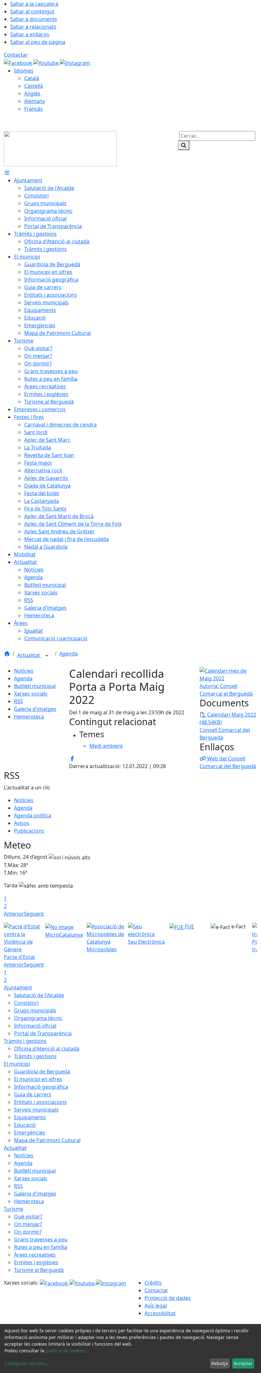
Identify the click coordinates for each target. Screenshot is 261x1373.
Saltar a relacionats (33, 26)
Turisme (13, 1208)
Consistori (26, 1002)
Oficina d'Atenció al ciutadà (46, 1048)
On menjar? (28, 1224)
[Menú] (7, 172)
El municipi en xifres (38, 1079)
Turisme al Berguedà (39, 1269)
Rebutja (219, 1363)
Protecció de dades (168, 1297)
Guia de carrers (32, 1094)
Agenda (68, 653)
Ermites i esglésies (36, 1262)
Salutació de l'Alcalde (39, 995)
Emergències (29, 1132)
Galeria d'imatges (35, 708)
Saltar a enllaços (29, 34)
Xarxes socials (30, 693)
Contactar (16, 54)
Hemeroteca (29, 716)
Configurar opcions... (26, 1363)
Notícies (23, 670)
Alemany (34, 101)
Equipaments (30, 1117)
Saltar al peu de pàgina (37, 41)
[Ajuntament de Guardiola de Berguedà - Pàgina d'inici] (60, 148)
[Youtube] (46, 62)
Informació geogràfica (41, 1086)
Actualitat (29, 655)
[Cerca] (183, 145)
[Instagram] (75, 62)
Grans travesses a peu (40, 1239)
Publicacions (29, 830)
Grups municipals (35, 1010)
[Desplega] (46, 656)
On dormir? (28, 1231)
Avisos (21, 823)
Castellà (33, 85)
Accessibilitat (160, 1313)
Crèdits (153, 1282)
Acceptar (243, 1363)
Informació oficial (35, 1025)
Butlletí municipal (35, 686)
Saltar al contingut (32, 11)
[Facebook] (18, 62)
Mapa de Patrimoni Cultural (47, 1140)
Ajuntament (18, 987)
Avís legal (156, 1305)
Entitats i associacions (40, 1102)
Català (31, 78)
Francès (33, 108)
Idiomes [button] (23, 70)
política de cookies (65, 1351)
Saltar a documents (33, 19)
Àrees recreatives (35, 1254)
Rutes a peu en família (40, 1247)
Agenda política (32, 815)
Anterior (14, 913)
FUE (189, 926)
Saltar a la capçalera (34, 3)
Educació (25, 1124)
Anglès (32, 93)
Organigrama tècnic (38, 1018)
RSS (18, 701)
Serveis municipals (36, 1109)
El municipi (17, 1063)
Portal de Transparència (43, 1033)
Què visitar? (28, 1216)
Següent (34, 913)
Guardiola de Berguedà (42, 1071)
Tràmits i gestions (25, 1040)
